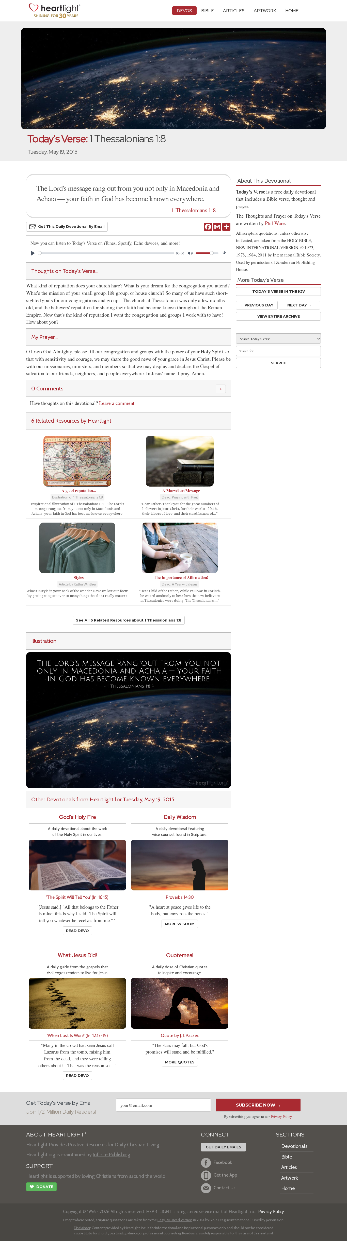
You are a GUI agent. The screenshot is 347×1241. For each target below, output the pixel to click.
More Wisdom (180, 924)
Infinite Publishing (111, 1154)
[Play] (33, 253)
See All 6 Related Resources (128, 620)
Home (288, 1188)
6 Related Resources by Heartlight (71, 420)
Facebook (223, 1162)
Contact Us (224, 1187)
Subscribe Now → (258, 1105)
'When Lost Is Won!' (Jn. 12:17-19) (77, 1035)
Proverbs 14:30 (180, 897)
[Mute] (190, 253)
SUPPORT (39, 1166)
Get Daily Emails (223, 1147)
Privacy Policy (281, 1116)
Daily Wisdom (180, 817)
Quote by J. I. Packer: (180, 1035)
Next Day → (299, 305)
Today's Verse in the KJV (278, 291)
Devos (184, 10)
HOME (291, 10)
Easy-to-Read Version (174, 1220)
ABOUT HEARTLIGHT (56, 1134)
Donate (41, 1187)
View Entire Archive (278, 316)
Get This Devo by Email (71, 226)
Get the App (225, 1175)
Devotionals (294, 1146)
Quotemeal (179, 955)
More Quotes (180, 1062)
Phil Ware (275, 223)
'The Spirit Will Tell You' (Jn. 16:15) (77, 897)
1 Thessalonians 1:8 (193, 210)
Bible (207, 10)
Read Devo (77, 930)
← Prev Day (256, 305)
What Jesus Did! (77, 955)
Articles (234, 10)
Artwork (265, 10)
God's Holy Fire (77, 817)
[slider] (106, 253)
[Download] (224, 253)
